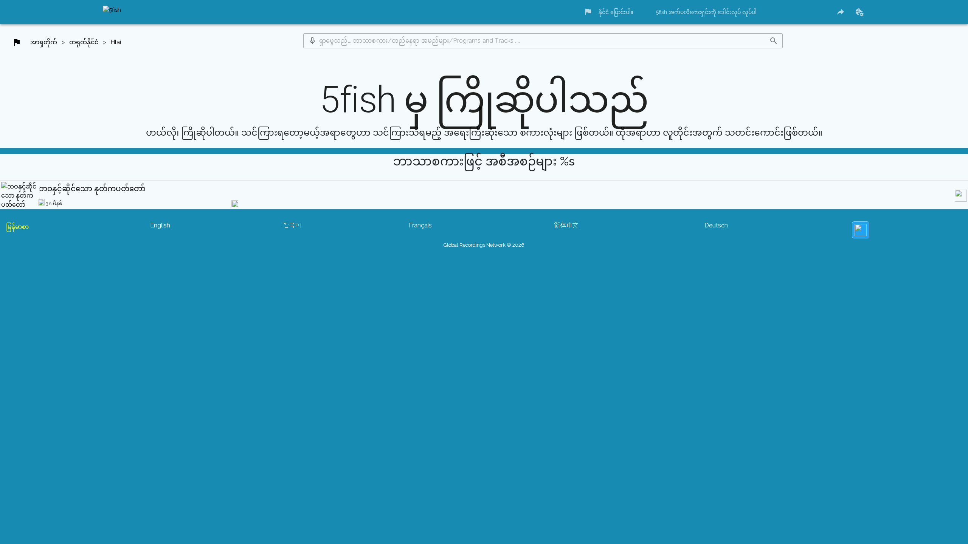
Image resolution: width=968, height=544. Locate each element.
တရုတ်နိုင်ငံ (83, 42)
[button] (312, 40)
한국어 (292, 225)
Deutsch (716, 225)
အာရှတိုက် (43, 42)
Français (420, 225)
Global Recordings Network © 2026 (484, 245)
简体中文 (566, 225)
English (160, 225)
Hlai (115, 42)
